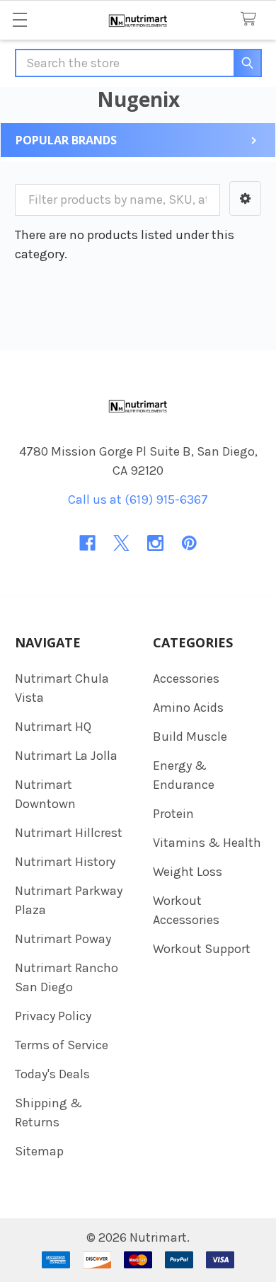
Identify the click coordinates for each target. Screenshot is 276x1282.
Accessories (186, 678)
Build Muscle (190, 736)
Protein (173, 813)
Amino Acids (188, 707)
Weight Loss (187, 871)
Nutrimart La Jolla (66, 755)
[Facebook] (87, 543)
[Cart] (252, 19)
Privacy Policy (53, 1016)
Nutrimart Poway (63, 939)
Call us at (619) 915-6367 (138, 499)
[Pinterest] (189, 543)
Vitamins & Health (207, 842)
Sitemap (39, 1151)
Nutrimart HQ (53, 726)
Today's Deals (52, 1074)
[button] (245, 198)
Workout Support (202, 949)
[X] (121, 543)
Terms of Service (61, 1045)
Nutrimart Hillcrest (68, 833)
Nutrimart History (65, 862)
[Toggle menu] (19, 19)
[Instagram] (155, 543)
